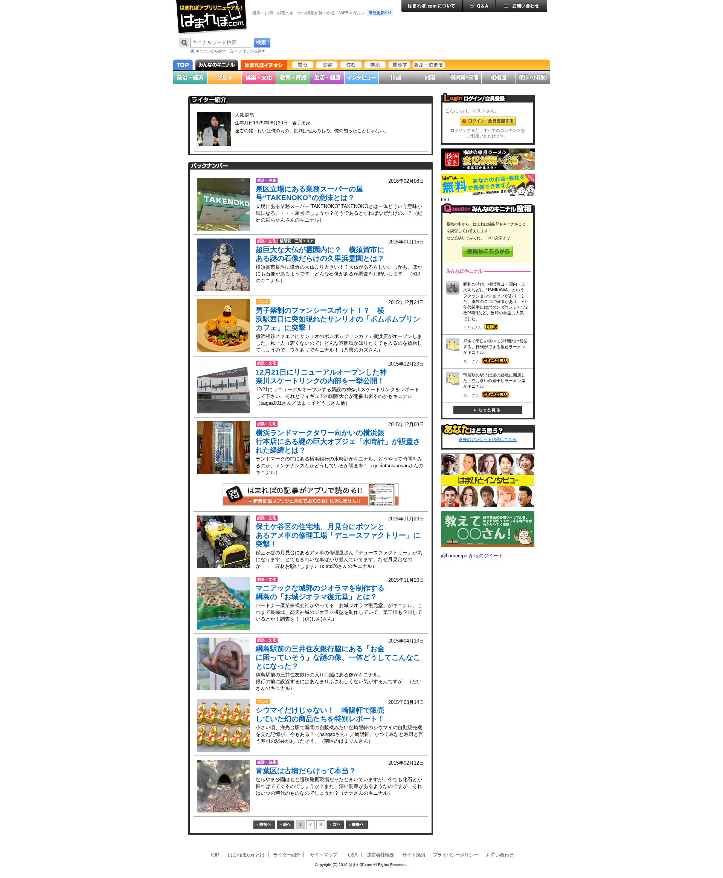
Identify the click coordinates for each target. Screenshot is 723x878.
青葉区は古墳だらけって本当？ (306, 771)
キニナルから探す (211, 51)
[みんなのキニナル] (487, 212)
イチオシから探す (250, 51)
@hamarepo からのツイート (472, 555)
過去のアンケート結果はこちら (488, 439)
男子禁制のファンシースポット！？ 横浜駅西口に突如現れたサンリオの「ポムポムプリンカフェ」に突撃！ (338, 319)
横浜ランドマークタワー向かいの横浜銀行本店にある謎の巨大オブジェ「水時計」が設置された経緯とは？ (338, 441)
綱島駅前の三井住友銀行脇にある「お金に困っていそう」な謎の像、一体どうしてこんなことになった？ (338, 657)
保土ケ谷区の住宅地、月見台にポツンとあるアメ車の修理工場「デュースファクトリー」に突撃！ (338, 535)
